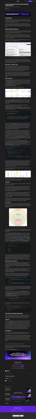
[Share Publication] (27, 1)
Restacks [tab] (10, 378)
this (25, 317)
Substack (14, 417)
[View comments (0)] (8, 10)
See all (6, 403)
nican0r (9, 395)
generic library (14, 75)
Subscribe (30, 1)
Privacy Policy (23, 399)
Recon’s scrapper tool (21, 39)
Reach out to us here (14, 349)
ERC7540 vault (26, 263)
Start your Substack (16, 415)
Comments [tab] (7, 378)
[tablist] (8, 378)
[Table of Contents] (0, 209)
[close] (24, 389)
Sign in (34, 1)
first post (8, 19)
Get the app (21, 415)
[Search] (26, 1)
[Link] (4, 18)
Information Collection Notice (18, 399)
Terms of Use (21, 398)
